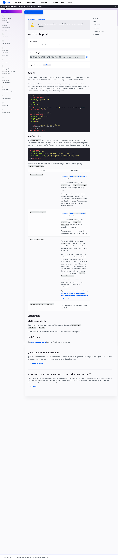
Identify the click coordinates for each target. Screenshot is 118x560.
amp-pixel (5, 89)
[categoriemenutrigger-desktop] (33, 12)
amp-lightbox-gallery (8, 71)
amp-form (5, 55)
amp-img (4, 62)
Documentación (30, 2)
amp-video (5, 105)
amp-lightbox (6, 73)
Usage (94, 21)
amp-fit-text (5, 50)
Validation (96, 34)
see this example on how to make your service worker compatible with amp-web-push (74, 295)
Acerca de (18, 2)
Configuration (97, 25)
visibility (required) (99, 31)
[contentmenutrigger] (104, 19)
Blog (62, 2)
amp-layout (5, 69)
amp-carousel (6, 43)
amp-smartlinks (7, 99)
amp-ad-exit (5, 20)
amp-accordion (6, 18)
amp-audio (5, 30)
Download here (73, 176)
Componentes (41, 19)
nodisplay (47, 65)
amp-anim (5, 25)
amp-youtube (6, 112)
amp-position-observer (9, 92)
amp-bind (5, 37)
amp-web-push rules (38, 342)
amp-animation (6, 27)
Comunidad (43, 2)
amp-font (5, 53)
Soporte (69, 2)
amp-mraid (5, 80)
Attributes (96, 28)
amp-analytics (6, 23)
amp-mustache (6, 83)
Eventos (54, 2)
